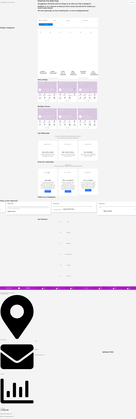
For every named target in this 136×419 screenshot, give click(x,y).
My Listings (37, 353)
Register (125, 2)
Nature (37, 360)
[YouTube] (7, 410)
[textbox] (75, 20)
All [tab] (39, 16)
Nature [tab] (63, 16)
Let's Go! (47, 191)
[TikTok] (6, 410)
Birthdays (37, 361)
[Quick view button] (46, 101)
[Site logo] (8, 2)
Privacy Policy (11, 416)
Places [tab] (51, 16)
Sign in (122, 2)
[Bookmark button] (48, 101)
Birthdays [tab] (69, 16)
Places (37, 357)
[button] (1, 209)
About (36, 341)
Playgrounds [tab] (45, 16)
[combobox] (75, 20)
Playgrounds (38, 356)
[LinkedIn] (4, 410)
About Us (37, 342)
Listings (104, 2)
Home (95, 2)
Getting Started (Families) (40, 346)
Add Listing (132, 2)
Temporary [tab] (58, 16)
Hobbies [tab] (74, 16)
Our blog (37, 345)
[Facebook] (2, 410)
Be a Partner (115, 2)
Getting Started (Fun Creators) (41, 347)
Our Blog (109, 2)
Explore (99, 2)
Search (46, 24)
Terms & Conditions (5, 416)
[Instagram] (1, 410)
